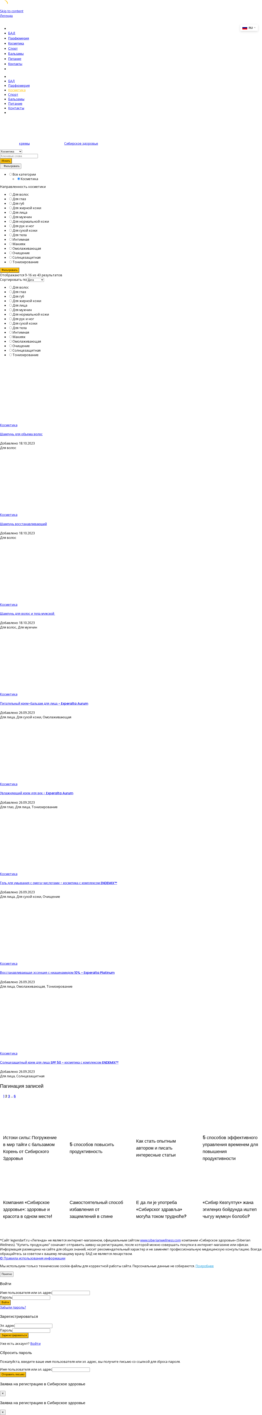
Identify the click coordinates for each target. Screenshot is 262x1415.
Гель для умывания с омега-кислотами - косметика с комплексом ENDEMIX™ (58, 883)
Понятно (7, 1274)
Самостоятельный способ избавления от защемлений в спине (96, 1209)
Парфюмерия (18, 38)
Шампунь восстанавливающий (23, 524)
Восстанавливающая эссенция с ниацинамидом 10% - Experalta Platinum (57, 972)
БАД (11, 33)
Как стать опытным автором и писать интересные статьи (156, 1148)
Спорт (13, 48)
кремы (24, 143)
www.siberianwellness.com (160, 1240)
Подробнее (204, 1266)
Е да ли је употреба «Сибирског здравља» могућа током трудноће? (161, 1209)
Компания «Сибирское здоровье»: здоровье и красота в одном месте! (27, 1209)
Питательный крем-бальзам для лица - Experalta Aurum (44, 703)
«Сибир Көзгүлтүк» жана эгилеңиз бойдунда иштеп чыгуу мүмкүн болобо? (230, 1209)
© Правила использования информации (32, 1258)
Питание (14, 58)
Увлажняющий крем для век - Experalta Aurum (36, 793)
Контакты (15, 64)
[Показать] (51, 1297)
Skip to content (11, 11)
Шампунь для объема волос (21, 434)
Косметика (16, 43)
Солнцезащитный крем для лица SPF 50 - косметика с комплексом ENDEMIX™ (59, 1062)
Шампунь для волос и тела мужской (27, 613)
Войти (35, 1343)
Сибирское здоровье (81, 143)
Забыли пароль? (13, 1307)
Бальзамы (16, 53)
